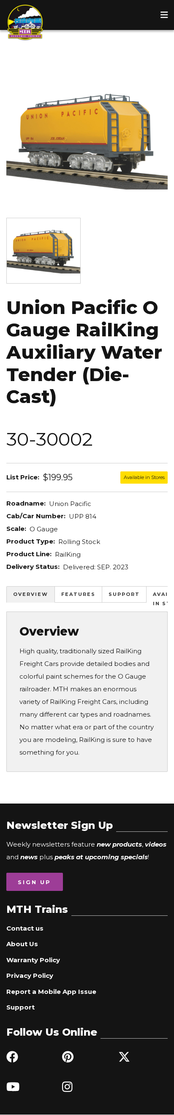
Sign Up (34, 882)
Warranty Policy (33, 960)
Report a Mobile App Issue (51, 992)
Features (78, 594)
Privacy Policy (29, 976)
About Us (22, 944)
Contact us (25, 928)
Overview (30, 594)
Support (124, 594)
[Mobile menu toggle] (164, 15)
